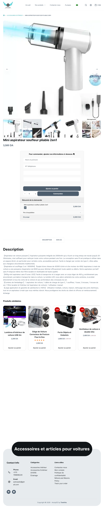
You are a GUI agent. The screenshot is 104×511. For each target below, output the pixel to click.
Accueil (27, 5)
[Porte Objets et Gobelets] (64, 317)
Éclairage (34, 475)
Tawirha (64, 502)
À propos (68, 5)
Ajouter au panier (52, 189)
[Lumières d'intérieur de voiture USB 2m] (14, 317)
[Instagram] (14, 492)
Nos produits (39, 5)
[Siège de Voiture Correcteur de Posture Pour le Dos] (39, 317)
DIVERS (33, 473)
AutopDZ (55, 502)
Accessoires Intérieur (39, 467)
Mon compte (59, 470)
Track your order (61, 483)
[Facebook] (9, 492)
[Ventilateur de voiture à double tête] (89, 315)
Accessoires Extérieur (39, 470)
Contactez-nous (55, 5)
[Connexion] (91, 5)
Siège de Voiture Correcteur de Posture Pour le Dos (39, 334)
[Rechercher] (86, 5)
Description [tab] (47, 240)
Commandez (58, 194)
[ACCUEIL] (4, 15)
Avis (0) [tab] (59, 240)
